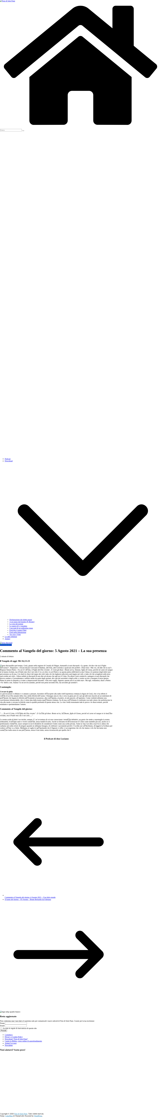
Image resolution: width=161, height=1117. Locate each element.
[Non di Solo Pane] (80, 128)
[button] (83, 618)
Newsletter (9, 1045)
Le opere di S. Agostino (18, 626)
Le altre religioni (11, 637)
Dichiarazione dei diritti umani (20, 620)
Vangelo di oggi (6, 645)
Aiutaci (7, 639)
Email (2, 1026)
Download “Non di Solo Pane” (16, 1039)
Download (9, 461)
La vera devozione (16, 624)
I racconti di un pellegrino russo (21, 628)
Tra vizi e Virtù (15, 635)
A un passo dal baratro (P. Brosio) (21, 622)
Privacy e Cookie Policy (14, 1037)
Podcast (7, 459)
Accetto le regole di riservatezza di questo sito (19, 1028)
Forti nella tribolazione (17, 632)
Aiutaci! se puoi (11, 1043)
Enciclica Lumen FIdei (17, 630)
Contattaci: (9, 1035)
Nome (2, 1023)
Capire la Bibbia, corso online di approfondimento (23, 1041)
